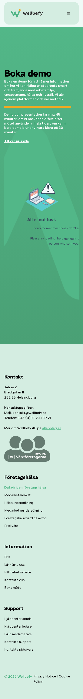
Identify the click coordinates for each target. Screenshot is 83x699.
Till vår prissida (16, 141)
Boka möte (12, 588)
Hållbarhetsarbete (17, 572)
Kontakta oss (14, 580)
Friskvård (11, 526)
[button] (66, 13)
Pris (7, 557)
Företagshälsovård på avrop (25, 518)
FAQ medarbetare (18, 634)
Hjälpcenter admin (17, 619)
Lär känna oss (14, 565)
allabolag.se (51, 428)
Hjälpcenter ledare (18, 626)
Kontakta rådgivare (18, 649)
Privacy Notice (44, 676)
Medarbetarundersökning (23, 510)
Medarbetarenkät (17, 495)
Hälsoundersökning (18, 503)
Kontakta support (17, 642)
